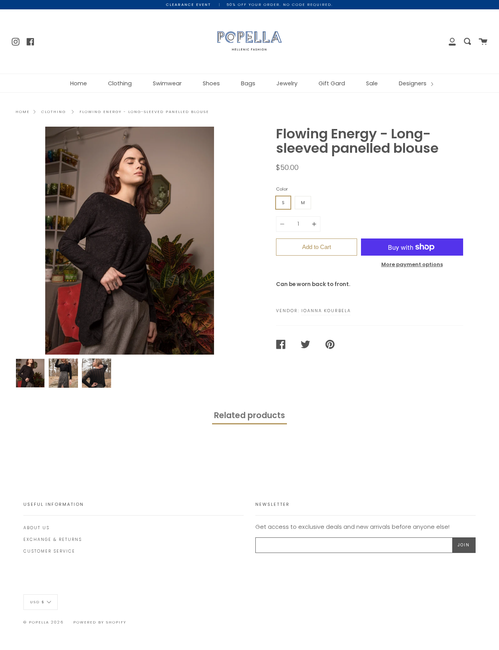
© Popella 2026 (43, 622)
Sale (372, 83)
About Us (36, 528)
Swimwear (167, 83)
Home (78, 83)
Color (282, 189)
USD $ (37, 601)
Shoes (211, 83)
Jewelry (286, 83)
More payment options (412, 264)
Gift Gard (332, 83)
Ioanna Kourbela (326, 310)
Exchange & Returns (52, 539)
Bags (248, 83)
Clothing (120, 83)
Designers (413, 83)
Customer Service (49, 551)
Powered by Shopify (99, 622)
